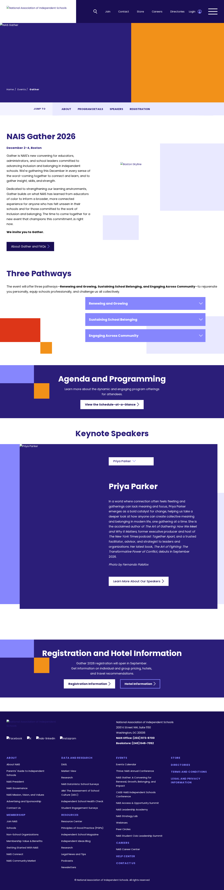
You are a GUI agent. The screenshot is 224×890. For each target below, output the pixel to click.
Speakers (116, 109)
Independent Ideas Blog (76, 841)
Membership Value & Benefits (24, 841)
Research (67, 777)
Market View (68, 771)
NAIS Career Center (128, 849)
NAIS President (15, 781)
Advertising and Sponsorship (24, 801)
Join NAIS (12, 821)
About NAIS (13, 764)
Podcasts (67, 860)
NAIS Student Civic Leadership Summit (139, 835)
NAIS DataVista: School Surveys (80, 784)
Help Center (125, 856)
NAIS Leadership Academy (132, 809)
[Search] (95, 11)
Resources (70, 815)
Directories (177, 11)
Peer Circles (123, 829)
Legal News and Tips (73, 854)
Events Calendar (126, 764)
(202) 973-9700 (144, 738)
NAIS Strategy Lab (127, 816)
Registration (140, 109)
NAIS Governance (17, 788)
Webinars (122, 822)
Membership (16, 815)
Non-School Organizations (23, 834)
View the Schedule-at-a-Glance (110, 404)
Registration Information (88, 684)
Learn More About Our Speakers (137, 581)
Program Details (90, 109)
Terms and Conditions (189, 772)
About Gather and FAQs (29, 246)
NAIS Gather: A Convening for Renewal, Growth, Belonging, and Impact (136, 781)
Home (10, 89)
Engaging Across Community (114, 335)
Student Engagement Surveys (79, 808)
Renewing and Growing (108, 303)
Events (22, 89)
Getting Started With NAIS (22, 847)
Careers (157, 11)
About (66, 109)
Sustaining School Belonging (113, 319)
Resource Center (71, 821)
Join (107, 11)
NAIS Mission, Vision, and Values (25, 794)
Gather (34, 89)
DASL (64, 764)
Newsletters (68, 867)
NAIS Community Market (21, 860)
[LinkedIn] (45, 738)
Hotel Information (139, 684)
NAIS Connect (15, 854)
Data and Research (76, 758)
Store (140, 11)
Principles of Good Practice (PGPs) (82, 828)
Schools (11, 828)
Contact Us (14, 808)
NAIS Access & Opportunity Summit (137, 803)
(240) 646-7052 (143, 743)
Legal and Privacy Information (185, 780)
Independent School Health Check (82, 801)
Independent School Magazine (80, 834)
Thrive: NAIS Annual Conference (135, 771)
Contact (123, 11)
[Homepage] (37, 11)
